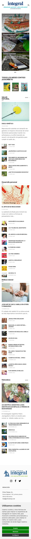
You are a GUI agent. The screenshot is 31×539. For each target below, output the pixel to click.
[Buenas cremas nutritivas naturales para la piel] (4, 346)
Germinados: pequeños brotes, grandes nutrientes (14, 38)
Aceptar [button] (15, 528)
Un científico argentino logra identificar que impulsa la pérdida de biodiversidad (15, 407)
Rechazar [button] (15, 531)
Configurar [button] (15, 535)
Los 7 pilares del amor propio (17, 228)
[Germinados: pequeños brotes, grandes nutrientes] (15, 42)
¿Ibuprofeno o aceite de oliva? (17, 151)
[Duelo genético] (15, 111)
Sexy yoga (11, 144)
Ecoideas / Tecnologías (9, 34)
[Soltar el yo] (4, 274)
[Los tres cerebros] (4, 255)
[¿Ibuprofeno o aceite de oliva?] (4, 152)
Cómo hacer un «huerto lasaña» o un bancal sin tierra (13, 20)
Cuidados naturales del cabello (18, 331)
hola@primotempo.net (8, 498)
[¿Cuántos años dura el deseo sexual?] (4, 365)
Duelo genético (7, 123)
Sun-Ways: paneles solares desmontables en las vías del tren (15, 58)
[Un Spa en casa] (4, 339)
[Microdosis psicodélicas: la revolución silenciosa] (4, 242)
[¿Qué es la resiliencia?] (4, 262)
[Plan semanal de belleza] (4, 372)
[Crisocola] (4, 431)
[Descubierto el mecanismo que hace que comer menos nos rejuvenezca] (4, 159)
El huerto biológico (8, 15)
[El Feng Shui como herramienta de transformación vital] (4, 425)
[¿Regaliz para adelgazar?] (4, 320)
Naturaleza (6, 380)
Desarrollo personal (9, 182)
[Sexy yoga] (4, 146)
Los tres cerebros (13, 254)
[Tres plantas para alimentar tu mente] (4, 167)
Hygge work (12, 266)
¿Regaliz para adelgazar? (16, 318)
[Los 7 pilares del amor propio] (4, 229)
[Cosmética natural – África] (4, 359)
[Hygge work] (4, 268)
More (26, 97)
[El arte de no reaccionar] (15, 194)
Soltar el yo (12, 273)
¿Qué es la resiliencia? (15, 260)
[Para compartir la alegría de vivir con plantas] (4, 451)
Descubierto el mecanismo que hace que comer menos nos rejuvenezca (17, 159)
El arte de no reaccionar (11, 207)
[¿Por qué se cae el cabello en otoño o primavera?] (15, 292)
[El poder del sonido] (4, 249)
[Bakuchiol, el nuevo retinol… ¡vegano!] (4, 326)
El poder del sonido (14, 247)
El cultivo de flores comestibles (18, 443)
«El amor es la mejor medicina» (17, 234)
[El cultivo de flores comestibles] (4, 444)
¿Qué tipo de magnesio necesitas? (18, 172)
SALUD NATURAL (5, 98)
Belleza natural (7, 280)
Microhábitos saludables (16, 221)
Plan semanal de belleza (15, 370)
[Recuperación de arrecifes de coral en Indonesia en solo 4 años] (4, 438)
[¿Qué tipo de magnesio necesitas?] (4, 173)
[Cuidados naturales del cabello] (4, 333)
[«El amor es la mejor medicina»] (4, 236)
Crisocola (11, 430)
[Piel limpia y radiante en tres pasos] (4, 352)
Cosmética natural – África (16, 357)
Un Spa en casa (12, 338)
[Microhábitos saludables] (4, 223)
